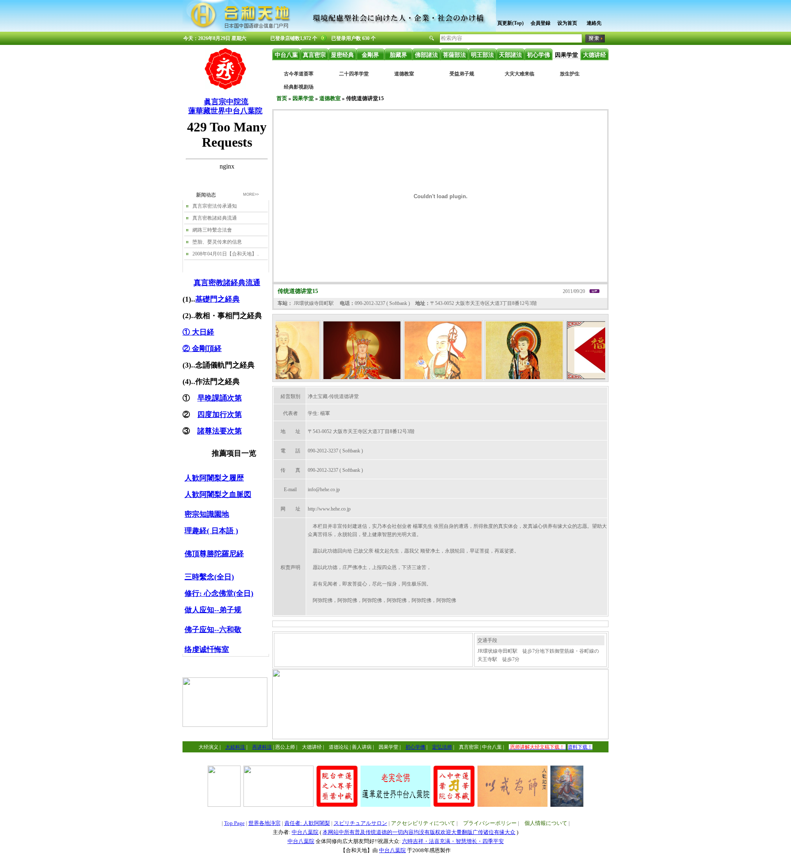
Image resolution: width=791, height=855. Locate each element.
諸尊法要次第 (219, 431)
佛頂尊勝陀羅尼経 (214, 554)
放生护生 (570, 74)
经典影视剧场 (299, 87)
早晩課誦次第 (219, 398)
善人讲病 (362, 747)
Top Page (234, 823)
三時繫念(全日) (209, 577)
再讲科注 (262, 747)
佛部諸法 (426, 55)
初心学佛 (538, 55)
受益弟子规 (461, 74)
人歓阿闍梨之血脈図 (218, 494)
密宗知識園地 (207, 514)
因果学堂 (566, 55)
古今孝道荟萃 (299, 74)
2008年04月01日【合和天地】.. (225, 254)
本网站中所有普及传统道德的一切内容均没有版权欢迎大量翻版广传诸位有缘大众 (419, 832)
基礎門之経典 (217, 299)
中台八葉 (286, 55)
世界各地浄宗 (264, 823)
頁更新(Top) (510, 23)
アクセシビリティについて (423, 823)
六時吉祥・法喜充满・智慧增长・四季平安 (453, 841)
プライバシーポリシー (490, 823)
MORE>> (251, 194)
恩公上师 (285, 747)
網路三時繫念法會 (212, 230)
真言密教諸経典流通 (214, 218)
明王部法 (482, 55)
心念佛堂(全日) (228, 593)
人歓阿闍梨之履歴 (214, 478)
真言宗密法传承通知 (214, 206)
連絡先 (594, 23)
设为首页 (567, 23)
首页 (281, 98)
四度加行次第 (219, 414)
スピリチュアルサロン (360, 823)
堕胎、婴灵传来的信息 (217, 242)
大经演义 (208, 747)
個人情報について (545, 823)
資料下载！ (580, 747)
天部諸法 (510, 55)
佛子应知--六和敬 (213, 629)
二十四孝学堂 (354, 74)
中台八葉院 (305, 832)
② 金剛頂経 (202, 348)
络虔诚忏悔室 (207, 649)
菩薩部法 (454, 55)
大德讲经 (594, 55)
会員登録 (540, 23)
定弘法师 (442, 747)
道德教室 (404, 74)
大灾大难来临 (519, 74)
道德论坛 (339, 747)
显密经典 (342, 55)
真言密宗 (314, 55)
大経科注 (235, 747)
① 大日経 (198, 332)
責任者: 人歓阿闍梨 (307, 823)
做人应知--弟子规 (213, 610)
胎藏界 (398, 55)
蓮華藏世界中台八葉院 (225, 111)
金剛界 (370, 55)
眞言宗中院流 (226, 102)
